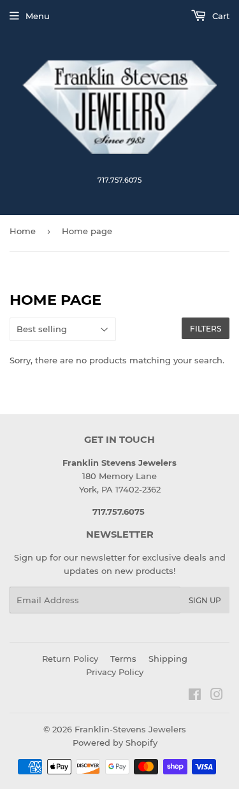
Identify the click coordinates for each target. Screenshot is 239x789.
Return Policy (70, 658)
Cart (219, 16)
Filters (205, 328)
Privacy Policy (114, 672)
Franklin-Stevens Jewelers (130, 729)
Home (23, 231)
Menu (37, 16)
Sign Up (205, 600)
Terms (123, 658)
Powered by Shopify (115, 742)
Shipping (167, 658)
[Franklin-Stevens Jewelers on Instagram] (216, 696)
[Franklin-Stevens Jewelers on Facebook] (194, 696)
